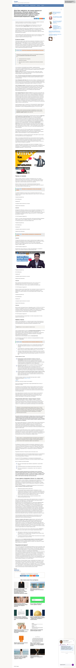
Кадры (16, 1)
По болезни (17, 5)
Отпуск (21, 5)
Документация (32, 5)
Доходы (38, 5)
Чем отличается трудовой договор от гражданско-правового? (57, 22)
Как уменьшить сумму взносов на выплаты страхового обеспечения (54, 31)
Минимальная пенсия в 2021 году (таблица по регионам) (57, 13)
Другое (43, 5)
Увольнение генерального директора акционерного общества (55, 34)
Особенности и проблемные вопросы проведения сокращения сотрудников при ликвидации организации (57, 27)
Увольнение (27, 5)
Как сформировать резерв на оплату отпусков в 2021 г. (57, 17)
